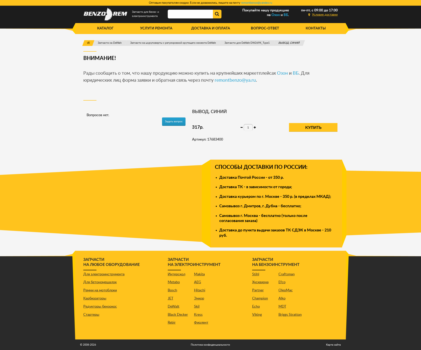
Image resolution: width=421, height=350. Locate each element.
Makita (199, 274)
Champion (260, 298)
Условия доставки (325, 14)
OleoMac (285, 290)
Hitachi (199, 290)
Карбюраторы (94, 298)
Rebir (172, 322)
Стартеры (91, 314)
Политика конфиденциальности (210, 344)
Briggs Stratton (290, 314)
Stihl (255, 274)
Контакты (316, 28)
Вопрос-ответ (265, 28)
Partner (258, 290)
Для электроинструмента (104, 274)
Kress (198, 314)
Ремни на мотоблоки (100, 290)
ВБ (286, 15)
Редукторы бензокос (100, 306)
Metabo (174, 282)
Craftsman (286, 274)
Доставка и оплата (210, 28)
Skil (197, 306)
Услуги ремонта (156, 28)
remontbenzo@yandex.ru (256, 3)
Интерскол (176, 274)
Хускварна (260, 282)
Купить (313, 128)
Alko (281, 298)
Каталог (105, 28)
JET (170, 298)
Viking (257, 314)
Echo (256, 306)
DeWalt (173, 306)
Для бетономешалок (100, 282)
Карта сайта (333, 344)
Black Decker (178, 314)
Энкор (199, 298)
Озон (275, 15)
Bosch (172, 290)
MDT (282, 306)
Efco (281, 282)
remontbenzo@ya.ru (235, 80)
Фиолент (201, 322)
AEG (197, 282)
